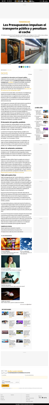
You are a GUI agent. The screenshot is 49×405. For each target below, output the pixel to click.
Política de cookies (29, 401)
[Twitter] (41, 1)
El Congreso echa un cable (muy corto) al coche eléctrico (12, 231)
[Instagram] (43, 1)
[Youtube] (45, 1)
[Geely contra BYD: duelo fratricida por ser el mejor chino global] (5, 313)
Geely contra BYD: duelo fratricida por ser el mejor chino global (12, 314)
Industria (10, 327)
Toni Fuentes (28, 326)
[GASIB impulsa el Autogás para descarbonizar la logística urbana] (19, 341)
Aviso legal (28, 399)
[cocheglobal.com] (24, 1)
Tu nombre (4, 375)
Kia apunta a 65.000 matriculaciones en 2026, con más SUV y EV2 (27, 314)
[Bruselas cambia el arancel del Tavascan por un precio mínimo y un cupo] (19, 322)
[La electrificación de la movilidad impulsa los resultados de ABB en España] (5, 341)
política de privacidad (15, 388)
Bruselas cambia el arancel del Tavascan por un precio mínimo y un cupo (27, 322)
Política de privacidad (30, 398)
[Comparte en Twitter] (21, 67)
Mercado (10, 317)
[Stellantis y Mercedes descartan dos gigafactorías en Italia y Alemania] (5, 332)
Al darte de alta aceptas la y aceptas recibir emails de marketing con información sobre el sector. (22, 388)
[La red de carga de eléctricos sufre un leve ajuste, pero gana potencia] (19, 332)
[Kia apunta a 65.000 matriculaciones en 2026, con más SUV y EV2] (19, 313)
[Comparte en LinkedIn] (27, 67)
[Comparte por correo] (29, 67)
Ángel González (4, 73)
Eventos (12, 394)
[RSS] (47, 1)
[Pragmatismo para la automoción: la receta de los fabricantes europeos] (5, 322)
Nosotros (27, 396)
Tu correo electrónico (29, 375)
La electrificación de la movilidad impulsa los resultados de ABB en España (12, 342)
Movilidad (9, 70)
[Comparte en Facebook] (19, 67)
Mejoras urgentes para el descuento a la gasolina (10, 228)
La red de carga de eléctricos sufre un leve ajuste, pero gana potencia (27, 332)
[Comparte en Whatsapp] (23, 67)
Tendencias (25, 336)
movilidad (10, 82)
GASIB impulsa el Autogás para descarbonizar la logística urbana (27, 341)
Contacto (27, 394)
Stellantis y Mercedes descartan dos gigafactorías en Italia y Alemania (12, 332)
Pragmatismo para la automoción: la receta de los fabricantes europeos (12, 323)
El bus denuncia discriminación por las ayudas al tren (11, 229)
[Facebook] (40, 1)
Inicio (2, 394)
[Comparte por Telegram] (25, 67)
